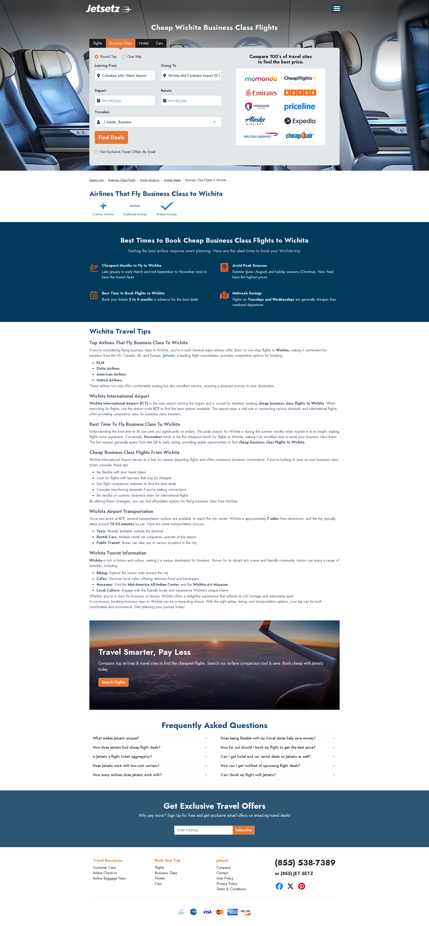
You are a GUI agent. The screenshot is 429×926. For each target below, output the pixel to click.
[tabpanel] (214, 107)
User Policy (225, 878)
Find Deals (111, 137)
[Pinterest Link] (302, 887)
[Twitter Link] (291, 887)
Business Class (166, 873)
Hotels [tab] (144, 43)
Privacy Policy (227, 883)
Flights (159, 867)
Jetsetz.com (96, 180)
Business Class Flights (121, 180)
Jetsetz (169, 355)
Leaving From (106, 65)
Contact (222, 873)
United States (172, 180)
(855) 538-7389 (305, 862)
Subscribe (244, 830)
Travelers (102, 112)
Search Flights (113, 682)
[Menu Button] (337, 8)
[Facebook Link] (280, 887)
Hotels (160, 878)
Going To (168, 65)
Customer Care (104, 867)
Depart (100, 90)
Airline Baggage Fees (109, 878)
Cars (158, 883)
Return (166, 90)
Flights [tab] (97, 43)
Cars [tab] (159, 43)
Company (224, 867)
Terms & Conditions (231, 889)
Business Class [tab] (120, 43)
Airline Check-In (105, 873)
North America (149, 180)
